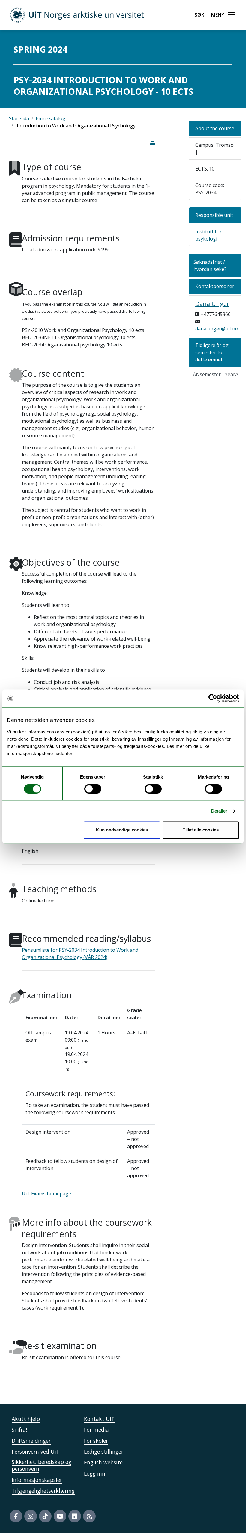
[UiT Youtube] (60, 1516)
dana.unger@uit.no (216, 328)
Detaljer (219, 810)
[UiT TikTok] (45, 1516)
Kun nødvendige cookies (122, 830)
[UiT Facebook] (16, 1516)
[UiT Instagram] (30, 1516)
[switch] (92, 789)
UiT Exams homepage (46, 1193)
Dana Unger (212, 304)
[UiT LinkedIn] (74, 1516)
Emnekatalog (50, 118)
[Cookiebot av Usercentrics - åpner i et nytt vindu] (213, 698)
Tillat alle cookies (201, 830)
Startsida (19, 118)
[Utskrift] (152, 143)
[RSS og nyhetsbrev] (89, 1516)
